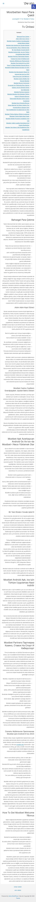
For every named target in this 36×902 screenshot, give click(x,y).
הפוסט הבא (18, 890)
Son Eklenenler (25, 90)
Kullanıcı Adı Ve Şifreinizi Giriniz (20, 87)
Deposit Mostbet (24, 81)
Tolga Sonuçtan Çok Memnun (21, 76)
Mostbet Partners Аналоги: (21, 92)
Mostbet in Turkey (29, 19)
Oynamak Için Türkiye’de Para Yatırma (18, 85)
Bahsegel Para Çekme (23, 36)
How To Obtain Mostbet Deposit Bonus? (18, 65)
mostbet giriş (20, 744)
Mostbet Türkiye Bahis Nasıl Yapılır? (19, 116)
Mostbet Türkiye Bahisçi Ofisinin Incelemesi (17, 114)
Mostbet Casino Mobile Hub (21, 78)
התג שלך (29, 3)
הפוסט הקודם (18, 887)
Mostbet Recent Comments (21, 83)
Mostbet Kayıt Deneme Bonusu (20, 103)
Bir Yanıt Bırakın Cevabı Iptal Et (20, 50)
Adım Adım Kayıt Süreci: (22, 38)
